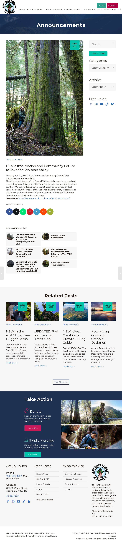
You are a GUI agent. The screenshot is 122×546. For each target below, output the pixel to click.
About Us (23, 9)
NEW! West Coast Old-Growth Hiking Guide (74, 337)
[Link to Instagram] (96, 104)
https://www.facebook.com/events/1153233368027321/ (44, 198)
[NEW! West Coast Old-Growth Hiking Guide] (75, 311)
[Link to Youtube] (101, 104)
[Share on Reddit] (43, 211)
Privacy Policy (12, 495)
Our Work (37, 9)
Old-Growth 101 (42, 479)
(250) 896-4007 (14, 476)
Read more (11, 363)
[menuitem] (120, 9)
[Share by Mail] (50, 211)
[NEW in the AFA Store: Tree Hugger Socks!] (18, 311)
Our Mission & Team (73, 474)
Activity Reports (71, 484)
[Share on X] (16, 211)
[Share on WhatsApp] (23, 211)
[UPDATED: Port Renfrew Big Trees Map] (46, 311)
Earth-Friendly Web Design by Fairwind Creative (96, 539)
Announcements (14, 159)
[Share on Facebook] (9, 211)
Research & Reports (44, 500)
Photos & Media (92, 9)
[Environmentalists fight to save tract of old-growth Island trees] (120, 273)
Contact (68, 489)
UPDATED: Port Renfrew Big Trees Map (46, 335)
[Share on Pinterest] (30, 211)
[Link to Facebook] (91, 104)
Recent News (73, 9)
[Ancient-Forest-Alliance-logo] (9, 7)
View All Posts (98, 53)
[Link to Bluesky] (112, 104)
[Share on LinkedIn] (36, 211)
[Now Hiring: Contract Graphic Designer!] (103, 311)
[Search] (120, 9)
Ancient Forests (54, 9)
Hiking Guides (42, 494)
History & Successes (73, 479)
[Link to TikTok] (107, 104)
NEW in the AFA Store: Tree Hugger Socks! (18, 335)
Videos (39, 489)
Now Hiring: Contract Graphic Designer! (100, 337)
